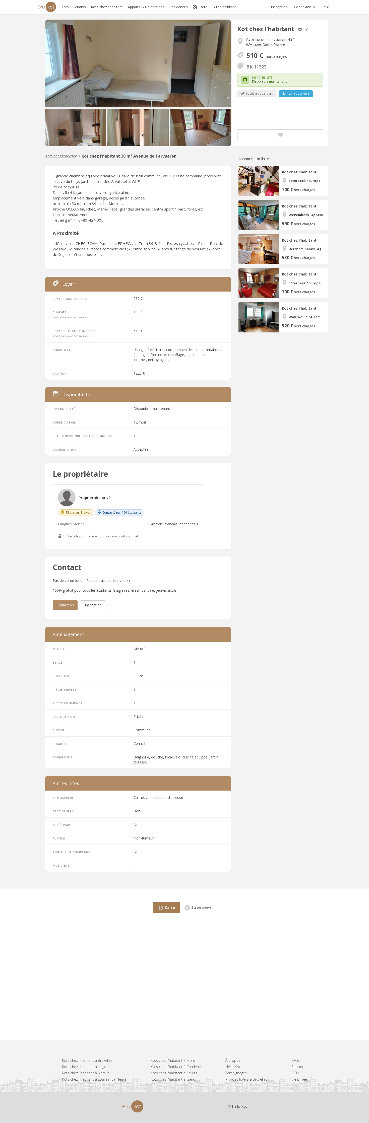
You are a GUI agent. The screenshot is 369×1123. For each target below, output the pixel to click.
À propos (232, 1060)
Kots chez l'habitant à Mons (173, 1060)
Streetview (201, 907)
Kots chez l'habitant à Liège (84, 1066)
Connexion (65, 605)
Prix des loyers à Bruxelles (246, 1079)
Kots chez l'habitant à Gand (173, 1079)
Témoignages (236, 1073)
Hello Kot (232, 1066)
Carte (202, 7)
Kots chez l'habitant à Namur (85, 1073)
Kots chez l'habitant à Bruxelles (87, 1060)
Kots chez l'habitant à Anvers (174, 1073)
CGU (295, 1073)
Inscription (279, 7)
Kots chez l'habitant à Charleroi (176, 1066)
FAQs (295, 1060)
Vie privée (299, 1079)
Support (298, 1066)
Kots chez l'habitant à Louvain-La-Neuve (94, 1079)
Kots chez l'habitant (61, 156)
